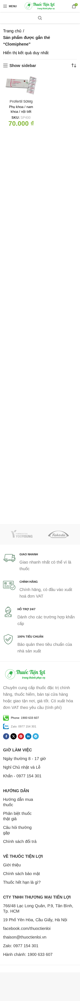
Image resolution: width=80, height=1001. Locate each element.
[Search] (40, 18)
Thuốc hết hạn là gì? (22, 882)
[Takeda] (58, 534)
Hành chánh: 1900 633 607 (28, 954)
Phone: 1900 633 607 (25, 717)
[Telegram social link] (36, 736)
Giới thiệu (12, 865)
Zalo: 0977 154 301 (20, 945)
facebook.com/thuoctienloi (26, 928)
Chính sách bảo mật (21, 873)
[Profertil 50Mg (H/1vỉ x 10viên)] (21, 85)
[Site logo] (40, 6)
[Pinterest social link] (21, 736)
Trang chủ (12, 31)
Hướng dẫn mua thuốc (18, 802)
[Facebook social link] (6, 736)
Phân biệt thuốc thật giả (17, 816)
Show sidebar (22, 65)
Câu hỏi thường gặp (17, 830)
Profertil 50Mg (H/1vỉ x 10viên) (21, 103)
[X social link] (13, 736)
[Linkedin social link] (28, 736)
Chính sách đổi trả (20, 841)
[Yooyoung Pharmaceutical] (21, 534)
